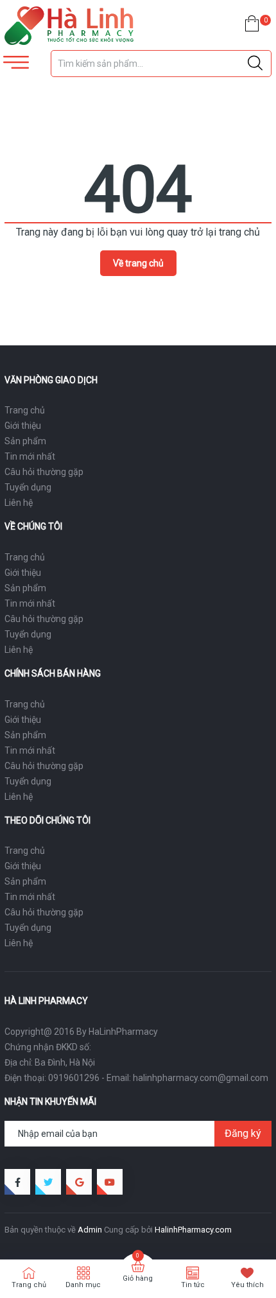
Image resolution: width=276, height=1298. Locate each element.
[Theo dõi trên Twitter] (48, 1182)
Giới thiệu (22, 425)
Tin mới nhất (29, 456)
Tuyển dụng (27, 487)
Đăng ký (243, 1133)
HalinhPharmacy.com (193, 1229)
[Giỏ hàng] (252, 26)
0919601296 (73, 1078)
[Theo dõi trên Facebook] (17, 1182)
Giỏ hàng (138, 1278)
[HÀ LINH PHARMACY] (69, 25)
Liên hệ (18, 503)
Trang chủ (24, 410)
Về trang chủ (138, 263)
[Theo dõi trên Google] (79, 1182)
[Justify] (255, 63)
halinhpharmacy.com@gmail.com (200, 1078)
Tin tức (193, 1285)
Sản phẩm (25, 441)
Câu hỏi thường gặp (43, 472)
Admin (90, 1229)
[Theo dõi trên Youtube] (110, 1182)
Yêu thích (247, 1285)
